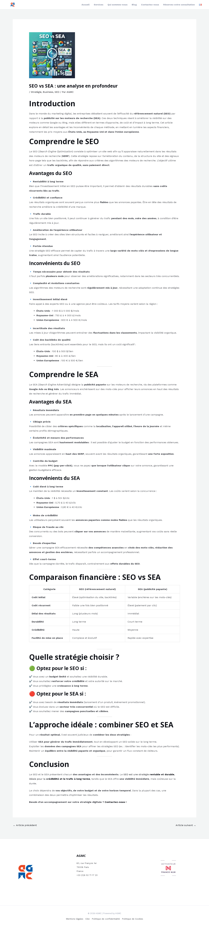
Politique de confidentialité (106, 919)
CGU (87, 919)
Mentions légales (74, 919)
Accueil (86, 5)
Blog (134, 5)
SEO (57, 91)
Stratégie (36, 91)
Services (98, 5)
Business (48, 91)
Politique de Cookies (132, 919)
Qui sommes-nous (117, 5)
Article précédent (25, 825)
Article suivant (186, 825)
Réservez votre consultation (179, 5)
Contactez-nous (150, 5)
